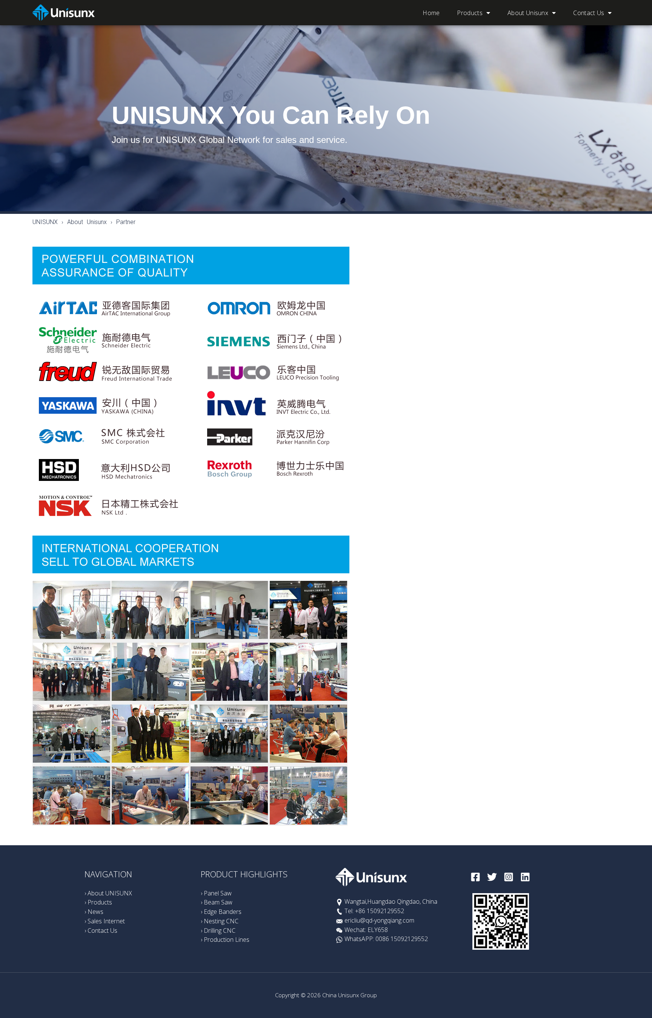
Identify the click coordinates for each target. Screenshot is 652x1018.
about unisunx (527, 13)
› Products (98, 902)
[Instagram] (509, 877)
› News (94, 911)
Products (469, 13)
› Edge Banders (221, 911)
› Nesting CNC (219, 921)
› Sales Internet (105, 921)
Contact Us (588, 13)
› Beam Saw (216, 902)
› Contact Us (101, 930)
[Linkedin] (525, 877)
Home (431, 13)
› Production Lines (225, 939)
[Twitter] (492, 877)
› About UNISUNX (108, 893)
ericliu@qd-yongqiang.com (379, 920)
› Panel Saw (216, 893)
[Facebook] (475, 877)
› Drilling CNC (218, 930)
